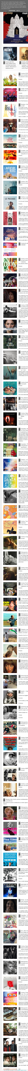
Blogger (19, 1070)
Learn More (12, 10)
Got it (18, 10)
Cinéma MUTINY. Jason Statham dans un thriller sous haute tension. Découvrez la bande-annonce (11, 65)
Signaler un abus (23, 1070)
